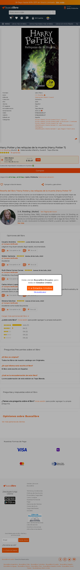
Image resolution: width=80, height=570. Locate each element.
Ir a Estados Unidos (40, 288)
